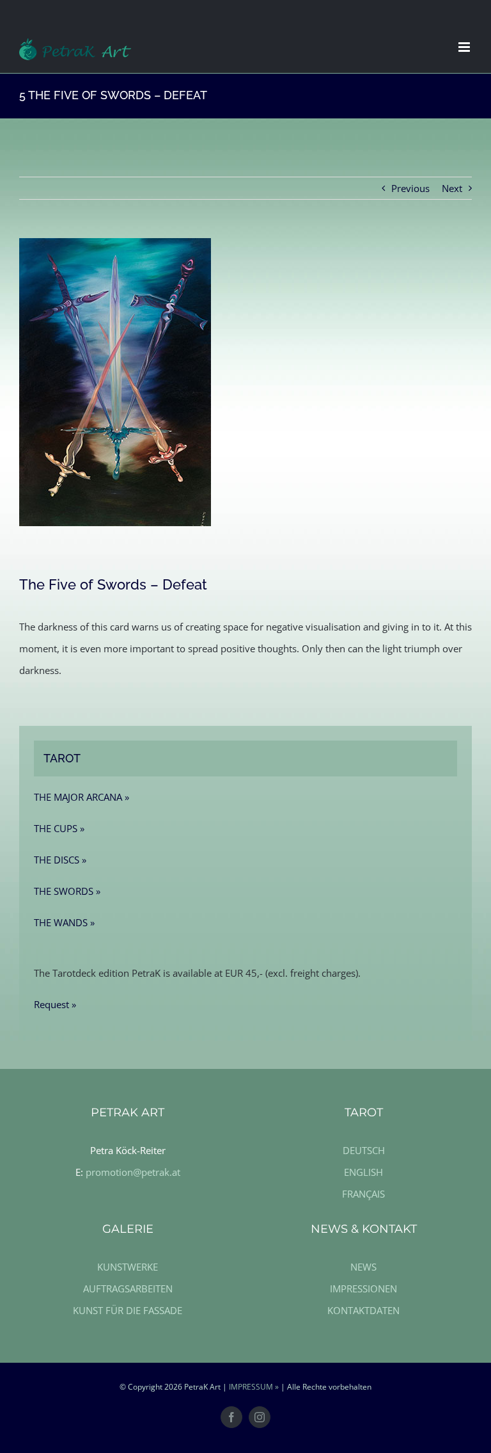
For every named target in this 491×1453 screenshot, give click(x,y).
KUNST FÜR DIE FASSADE (127, 1310)
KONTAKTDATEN (363, 1310)
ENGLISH (363, 1172)
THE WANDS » (64, 922)
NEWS (363, 1266)
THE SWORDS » (67, 891)
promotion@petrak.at (133, 1172)
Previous (410, 188)
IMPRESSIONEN (363, 1288)
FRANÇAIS (363, 1193)
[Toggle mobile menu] (465, 47)
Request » (55, 1004)
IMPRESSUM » (254, 1386)
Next (452, 188)
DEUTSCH (364, 1150)
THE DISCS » (60, 859)
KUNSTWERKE (127, 1266)
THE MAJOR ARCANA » (81, 797)
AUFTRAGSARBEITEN (128, 1288)
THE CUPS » (59, 828)
